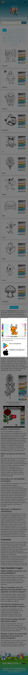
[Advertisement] (14, 267)
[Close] (25, 320)
